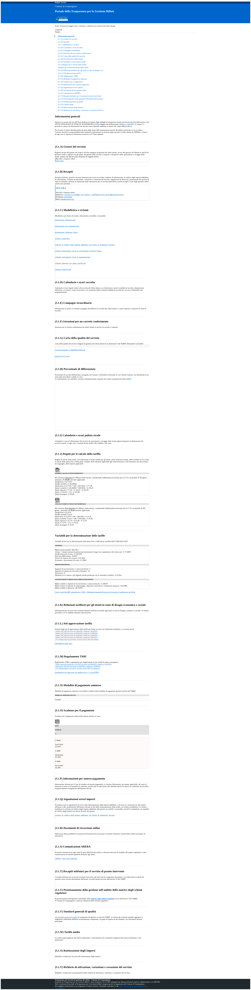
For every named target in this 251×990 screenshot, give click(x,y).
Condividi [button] (58, 30)
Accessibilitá (59, 988)
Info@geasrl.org (67, 199)
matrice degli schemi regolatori (102, 899)
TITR (97, 124)
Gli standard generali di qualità (66, 917)
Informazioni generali (66, 36)
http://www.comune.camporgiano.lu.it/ (133, 986)
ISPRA (128, 379)
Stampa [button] (57, 32)
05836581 (68, 197)
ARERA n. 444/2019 (126, 124)
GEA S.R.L (60, 161)
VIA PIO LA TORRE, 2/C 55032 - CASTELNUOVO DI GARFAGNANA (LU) (94, 195)
